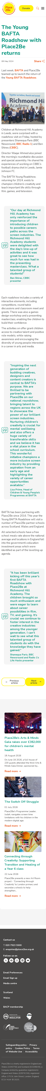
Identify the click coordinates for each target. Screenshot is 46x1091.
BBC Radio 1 (24, 144)
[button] (37, 8)
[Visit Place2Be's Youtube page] (28, 960)
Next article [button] (33, 681)
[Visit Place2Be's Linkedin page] (22, 960)
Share (38, 61)
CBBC (13, 147)
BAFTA (19, 70)
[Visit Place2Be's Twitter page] (6, 960)
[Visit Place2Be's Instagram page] (17, 960)
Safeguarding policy (16, 1045)
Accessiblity (31, 1051)
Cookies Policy (22, 1048)
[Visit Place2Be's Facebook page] (11, 960)
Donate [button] (26, 8)
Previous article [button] (14, 681)
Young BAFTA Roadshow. (21, 77)
